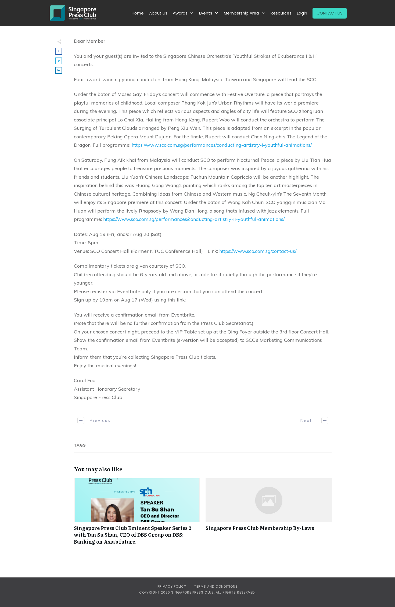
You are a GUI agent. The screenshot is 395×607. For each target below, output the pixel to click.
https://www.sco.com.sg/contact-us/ (257, 251)
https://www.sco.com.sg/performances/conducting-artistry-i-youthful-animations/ (222, 145)
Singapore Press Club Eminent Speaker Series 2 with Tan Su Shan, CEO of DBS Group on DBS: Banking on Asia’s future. (137, 514)
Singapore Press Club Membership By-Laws (269, 514)
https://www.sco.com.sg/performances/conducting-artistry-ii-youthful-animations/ (194, 219)
